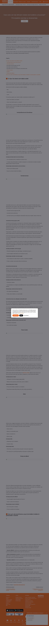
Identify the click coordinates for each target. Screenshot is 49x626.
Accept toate (15, 315)
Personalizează (26, 315)
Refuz (21, 315)
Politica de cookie (21, 313)
